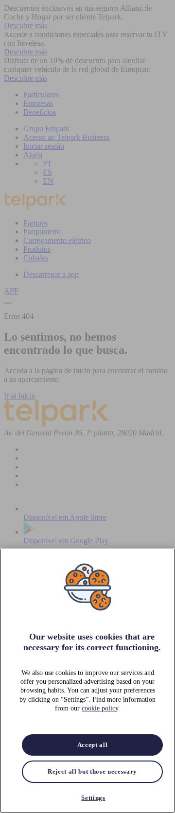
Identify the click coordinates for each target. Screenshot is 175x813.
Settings (93, 797)
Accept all (92, 744)
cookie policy (100, 708)
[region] (87, 680)
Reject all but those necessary (92, 771)
